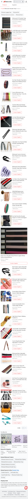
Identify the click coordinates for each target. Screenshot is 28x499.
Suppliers (14, 5)
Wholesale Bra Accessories (6, 461)
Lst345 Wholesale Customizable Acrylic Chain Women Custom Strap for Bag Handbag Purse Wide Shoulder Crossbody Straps (19, 31)
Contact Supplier (17, 25)
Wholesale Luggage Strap (6, 12)
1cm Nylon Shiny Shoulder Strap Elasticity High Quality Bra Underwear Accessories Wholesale (19, 179)
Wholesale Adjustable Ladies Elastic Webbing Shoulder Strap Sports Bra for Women (19, 130)
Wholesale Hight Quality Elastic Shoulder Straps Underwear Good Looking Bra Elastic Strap (19, 279)
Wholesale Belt (16, 12)
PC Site (14, 493)
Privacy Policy (17, 494)
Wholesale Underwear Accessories (8, 464)
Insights (18, 493)
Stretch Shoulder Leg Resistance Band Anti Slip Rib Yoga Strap (19, 415)
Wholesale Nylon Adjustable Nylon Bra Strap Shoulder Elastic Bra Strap (19, 354)
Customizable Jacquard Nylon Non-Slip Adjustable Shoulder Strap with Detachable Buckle (19, 329)
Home (2, 451)
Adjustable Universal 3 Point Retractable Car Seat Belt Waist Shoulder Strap (19, 391)
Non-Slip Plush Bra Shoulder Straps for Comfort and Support (19, 216)
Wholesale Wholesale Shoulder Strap (8, 467)
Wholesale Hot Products (21, 491)
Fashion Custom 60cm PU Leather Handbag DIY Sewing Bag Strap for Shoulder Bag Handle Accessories (18, 366)
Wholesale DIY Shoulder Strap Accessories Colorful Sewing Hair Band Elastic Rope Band (19, 19)
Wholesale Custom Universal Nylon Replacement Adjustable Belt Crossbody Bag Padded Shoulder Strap (19, 155)
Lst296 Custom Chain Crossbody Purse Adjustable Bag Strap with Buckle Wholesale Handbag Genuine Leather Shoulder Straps (19, 43)
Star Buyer (10, 493)
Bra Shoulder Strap (14, 472)
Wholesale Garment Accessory (7, 459)
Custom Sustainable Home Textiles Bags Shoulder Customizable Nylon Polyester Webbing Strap (19, 304)
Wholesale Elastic (19, 14)
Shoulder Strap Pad (5, 472)
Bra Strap (3, 477)
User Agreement (10, 494)
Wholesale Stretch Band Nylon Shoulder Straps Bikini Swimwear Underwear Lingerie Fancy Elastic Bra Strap (19, 167)
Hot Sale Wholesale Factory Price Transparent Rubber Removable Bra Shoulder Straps (19, 117)
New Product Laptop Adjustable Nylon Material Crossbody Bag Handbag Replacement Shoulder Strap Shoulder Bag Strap (19, 267)
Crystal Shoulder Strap (5, 475)
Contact (22, 494)
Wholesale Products (11, 451)
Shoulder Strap (11, 452)
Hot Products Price (11, 491)
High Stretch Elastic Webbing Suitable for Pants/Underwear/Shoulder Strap (19, 317)
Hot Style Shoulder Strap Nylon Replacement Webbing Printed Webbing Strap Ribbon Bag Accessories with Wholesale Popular (19, 80)
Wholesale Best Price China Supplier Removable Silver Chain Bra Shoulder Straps (19, 68)
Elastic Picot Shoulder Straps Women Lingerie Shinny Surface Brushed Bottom (13, 256)
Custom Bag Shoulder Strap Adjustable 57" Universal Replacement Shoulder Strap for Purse (19, 341)
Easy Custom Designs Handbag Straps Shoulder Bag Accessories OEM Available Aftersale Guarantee (19, 204)
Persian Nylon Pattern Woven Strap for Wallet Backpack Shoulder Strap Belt (18, 292)
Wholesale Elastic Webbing (20, 459)
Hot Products (4, 491)
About (5, 494)
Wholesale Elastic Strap (18, 461)
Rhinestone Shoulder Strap (17, 475)
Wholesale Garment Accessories (7, 14)
